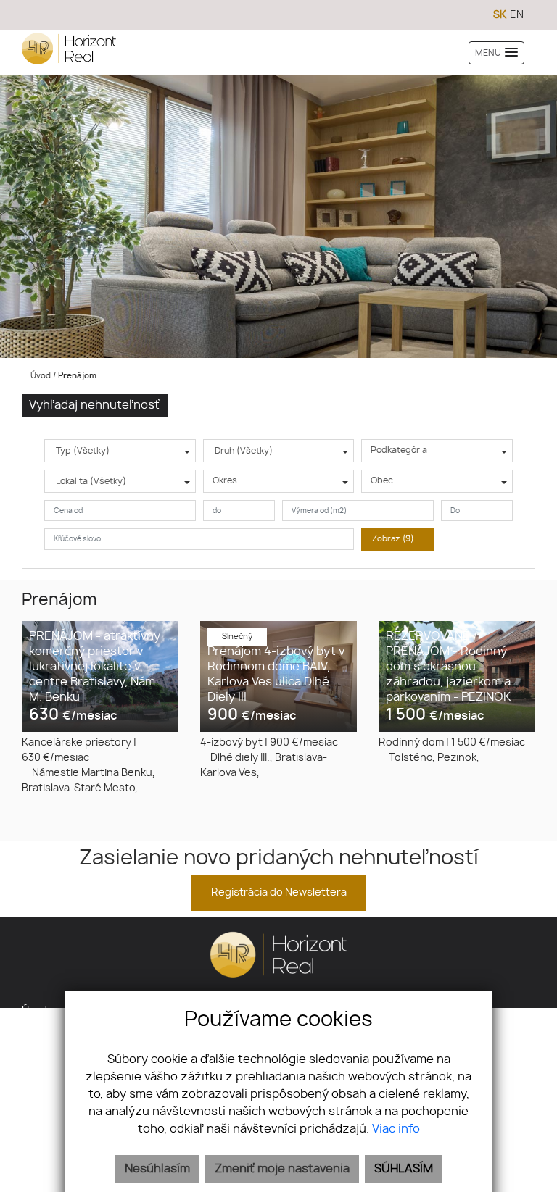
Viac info (396, 1129)
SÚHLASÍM (403, 1169)
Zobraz (393, 539)
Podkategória (399, 450)
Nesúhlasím (157, 1169)
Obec (382, 480)
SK (499, 15)
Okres (225, 480)
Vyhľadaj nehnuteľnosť (94, 405)
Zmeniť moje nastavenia (282, 1169)
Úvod (39, 376)
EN (517, 15)
